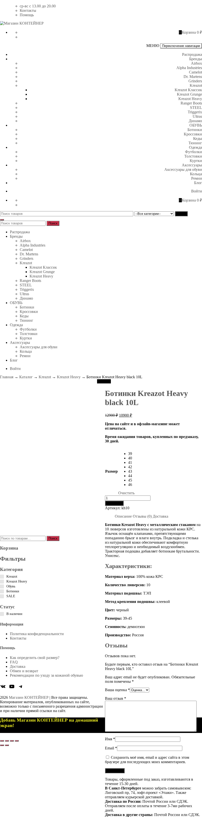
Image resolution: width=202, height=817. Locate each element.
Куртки (196, 161)
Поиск (53, 223)
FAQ (14, 662)
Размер (111, 471)
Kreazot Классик (188, 90)
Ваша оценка (117, 690)
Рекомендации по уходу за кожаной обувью (46, 675)
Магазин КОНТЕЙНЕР (29, 697)
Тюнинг (195, 143)
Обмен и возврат (24, 671)
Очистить (126, 493)
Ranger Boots (191, 103)
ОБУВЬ (195, 125)
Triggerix (195, 112)
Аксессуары (192, 165)
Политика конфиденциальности (37, 634)
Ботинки (194, 130)
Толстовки (193, 156)
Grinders (195, 81)
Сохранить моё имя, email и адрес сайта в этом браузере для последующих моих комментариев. (147, 759)
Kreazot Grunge (189, 94)
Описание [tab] (123, 516)
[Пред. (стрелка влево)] (2, 745)
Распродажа (192, 54)
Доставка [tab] (160, 516)
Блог (198, 183)
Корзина (189, 32)
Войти (196, 191)
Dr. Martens (193, 76)
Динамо (195, 121)
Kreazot (196, 85)
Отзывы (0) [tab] (142, 516)
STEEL (196, 107)
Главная (6, 377)
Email (111, 748)
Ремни (196, 178)
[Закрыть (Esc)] (17, 741)
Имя (110, 739)
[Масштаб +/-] (2, 741)
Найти (181, 214)
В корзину (114, 503)
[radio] (131, 454)
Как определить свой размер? (34, 658)
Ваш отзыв (115, 698)
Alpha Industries (189, 68)
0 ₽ (199, 32)
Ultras (197, 116)
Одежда (195, 147)
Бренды (195, 59)
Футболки (193, 152)
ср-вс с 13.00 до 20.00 (38, 6)
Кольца (196, 174)
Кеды (197, 138)
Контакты (28, 10)
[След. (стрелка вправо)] (7, 745)
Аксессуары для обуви (183, 169)
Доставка (17, 666)
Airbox (196, 63)
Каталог (26, 377)
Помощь (27, 15)
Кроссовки (193, 134)
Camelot (195, 72)
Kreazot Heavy (190, 99)
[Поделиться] (12, 741)
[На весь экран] (7, 741)
